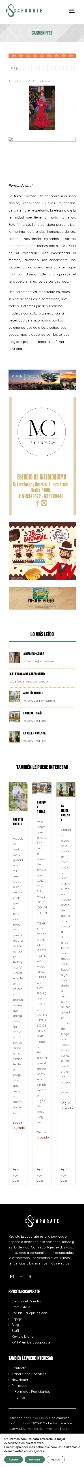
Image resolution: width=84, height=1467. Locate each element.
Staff (15, 1330)
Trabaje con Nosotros (29, 1374)
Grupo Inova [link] (22, 1423)
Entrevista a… (22, 1307)
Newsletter (20, 1380)
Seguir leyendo (19, 1125)
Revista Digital (23, 1336)
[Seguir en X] (30, 1276)
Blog (14, 68)
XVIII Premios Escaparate (31, 1342)
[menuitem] (72, 14)
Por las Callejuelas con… (30, 1313)
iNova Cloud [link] (39, 1418)
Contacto (19, 1368)
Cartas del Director (27, 1301)
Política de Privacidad (43, 1429)
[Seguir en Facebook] (21, 1276)
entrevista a (47, 661)
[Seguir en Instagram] (12, 1276)
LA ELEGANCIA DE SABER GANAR (27, 674)
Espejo (17, 1319)
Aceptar (13, 1459)
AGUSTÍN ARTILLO (33, 693)
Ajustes (55, 1459)
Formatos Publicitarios (32, 1391)
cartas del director (37, 681)
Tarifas (20, 1397)
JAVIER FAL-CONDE (33, 654)
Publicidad (19, 1385)
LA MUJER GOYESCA (34, 733)
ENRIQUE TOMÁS (33, 713)
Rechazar (34, 1459)
